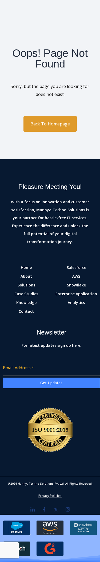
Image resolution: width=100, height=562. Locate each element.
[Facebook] (44, 509)
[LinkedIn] (33, 509)
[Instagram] (68, 509)
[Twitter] (56, 509)
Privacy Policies (50, 495)
